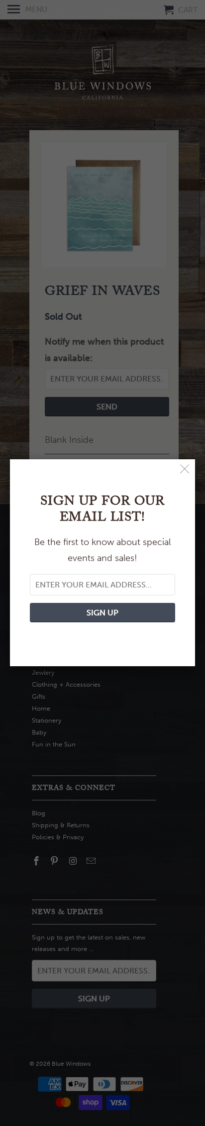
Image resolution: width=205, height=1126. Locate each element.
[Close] (185, 469)
